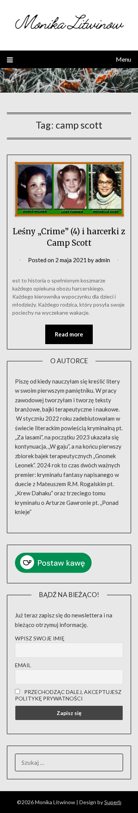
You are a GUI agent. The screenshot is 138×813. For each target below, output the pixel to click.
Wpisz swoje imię (39, 638)
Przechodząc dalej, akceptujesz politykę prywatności (68, 695)
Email (23, 665)
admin (102, 259)
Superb (113, 802)
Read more (69, 334)
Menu (123, 59)
